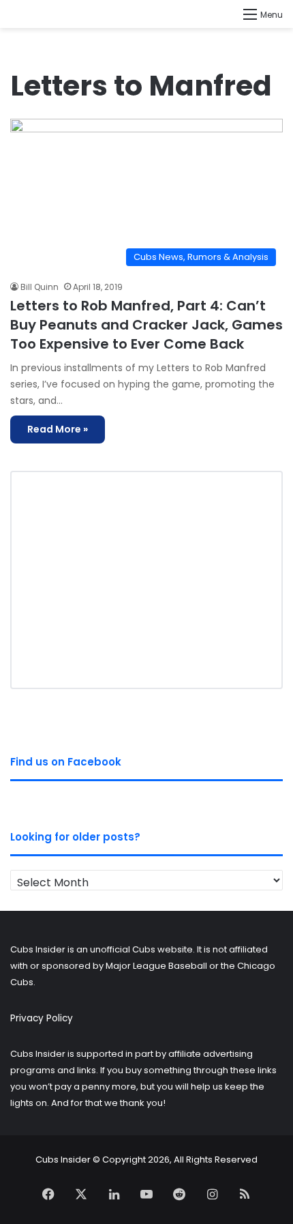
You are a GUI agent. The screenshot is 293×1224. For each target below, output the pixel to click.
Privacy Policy (41, 1018)
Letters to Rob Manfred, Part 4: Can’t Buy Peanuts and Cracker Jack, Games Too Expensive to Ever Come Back (146, 324)
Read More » (57, 429)
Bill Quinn (39, 287)
